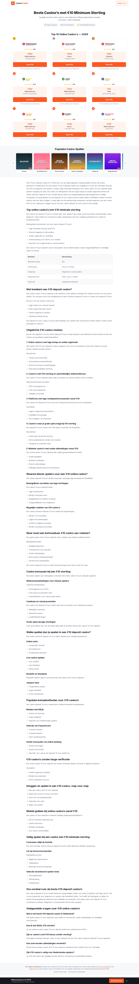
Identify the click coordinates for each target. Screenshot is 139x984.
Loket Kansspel (105, 966)
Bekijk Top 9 (122, 3)
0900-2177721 (34, 969)
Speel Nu (29, 64)
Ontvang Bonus (116, 981)
